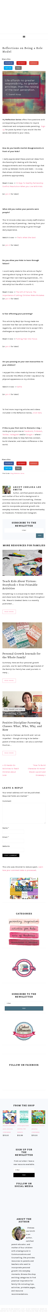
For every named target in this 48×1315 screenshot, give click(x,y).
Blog (11, 473)
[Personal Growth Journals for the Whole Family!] (24, 635)
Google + (30, 434)
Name (5, 828)
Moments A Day (24, 16)
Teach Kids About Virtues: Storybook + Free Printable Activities (20, 584)
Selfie (19, 387)
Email (5, 837)
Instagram (14, 434)
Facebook (28, 431)
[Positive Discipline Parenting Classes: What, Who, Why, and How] (24, 704)
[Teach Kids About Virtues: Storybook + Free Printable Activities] (24, 563)
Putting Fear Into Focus (26, 339)
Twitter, (5, 434)
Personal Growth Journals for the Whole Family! (21, 655)
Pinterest (38, 431)
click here (37, 413)
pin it (7, 194)
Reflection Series (19, 473)
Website (6, 846)
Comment (6, 801)
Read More (9, 611)
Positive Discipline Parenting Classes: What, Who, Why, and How (22, 726)
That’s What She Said (26, 237)
